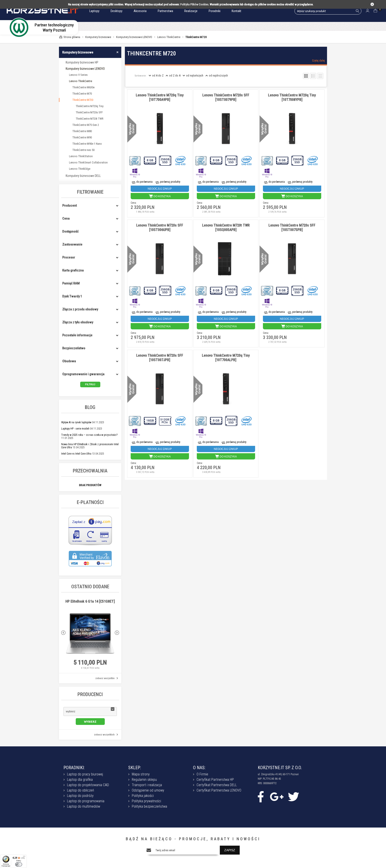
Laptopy (94, 11)
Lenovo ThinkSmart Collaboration (88, 162)
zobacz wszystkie (105, 678)
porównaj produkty (170, 181)
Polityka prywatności (146, 801)
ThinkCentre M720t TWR (89, 118)
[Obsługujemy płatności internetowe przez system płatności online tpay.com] (90, 545)
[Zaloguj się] (367, 11)
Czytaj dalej (318, 60)
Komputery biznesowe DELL (83, 176)
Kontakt (236, 11)
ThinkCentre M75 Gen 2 (85, 125)
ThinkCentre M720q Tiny (89, 106)
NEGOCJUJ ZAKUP (160, 188)
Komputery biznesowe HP (82, 62)
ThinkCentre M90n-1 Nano (87, 143)
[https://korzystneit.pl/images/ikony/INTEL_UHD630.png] (180, 160)
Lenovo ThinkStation (81, 156)
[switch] (18, 864)
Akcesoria (140, 11)
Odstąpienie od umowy (148, 790)
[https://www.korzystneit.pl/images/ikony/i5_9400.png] (135, 290)
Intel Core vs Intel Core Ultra (76, 453)
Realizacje (190, 11)
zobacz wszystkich (104, 734)
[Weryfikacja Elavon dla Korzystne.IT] (90, 568)
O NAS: (199, 767)
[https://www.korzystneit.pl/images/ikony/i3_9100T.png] (135, 160)
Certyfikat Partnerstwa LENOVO (219, 790)
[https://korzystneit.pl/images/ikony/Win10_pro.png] (135, 172)
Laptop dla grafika (80, 779)
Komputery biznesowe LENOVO (85, 68)
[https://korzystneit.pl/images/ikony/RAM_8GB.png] (150, 160)
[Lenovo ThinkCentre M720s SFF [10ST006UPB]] (159, 259)
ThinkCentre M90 (82, 137)
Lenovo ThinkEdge (79, 168)
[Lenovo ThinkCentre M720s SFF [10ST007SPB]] (292, 259)
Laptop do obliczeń (80, 790)
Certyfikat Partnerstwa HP (215, 779)
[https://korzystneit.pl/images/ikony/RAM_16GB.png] (150, 420)
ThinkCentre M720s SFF (89, 112)
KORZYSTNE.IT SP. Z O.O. (280, 767)
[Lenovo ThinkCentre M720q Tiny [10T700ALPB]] (225, 389)
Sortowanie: (141, 75)
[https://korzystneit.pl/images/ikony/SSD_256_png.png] (165, 160)
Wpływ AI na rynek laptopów (76, 422)
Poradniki (214, 11)
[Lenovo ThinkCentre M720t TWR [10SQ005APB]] (225, 259)
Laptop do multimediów (83, 806)
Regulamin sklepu (144, 779)
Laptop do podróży (80, 796)
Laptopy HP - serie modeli (75, 428)
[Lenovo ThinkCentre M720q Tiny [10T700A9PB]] (159, 128)
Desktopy (116, 11)
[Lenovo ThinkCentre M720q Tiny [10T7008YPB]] (292, 128)
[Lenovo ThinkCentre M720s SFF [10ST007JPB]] (159, 389)
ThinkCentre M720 (82, 100)
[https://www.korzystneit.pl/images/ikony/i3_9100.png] (201, 160)
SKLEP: (134, 767)
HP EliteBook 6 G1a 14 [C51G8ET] (90, 601)
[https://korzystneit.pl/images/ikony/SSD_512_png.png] (165, 420)
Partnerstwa (165, 11)
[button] (90, 711)
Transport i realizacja (147, 785)
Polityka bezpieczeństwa (149, 806)
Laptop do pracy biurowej (85, 774)
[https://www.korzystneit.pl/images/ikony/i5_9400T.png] (267, 160)
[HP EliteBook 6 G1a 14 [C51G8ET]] (90, 633)
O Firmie (202, 774)
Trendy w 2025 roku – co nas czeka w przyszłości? (89, 434)
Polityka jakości (143, 796)
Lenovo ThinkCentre (80, 81)
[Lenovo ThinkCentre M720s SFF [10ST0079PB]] (225, 128)
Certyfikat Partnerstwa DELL (217, 785)
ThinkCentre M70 (82, 93)
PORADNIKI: (74, 767)
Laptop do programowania (85, 801)
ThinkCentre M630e (83, 87)
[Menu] (24, 857)
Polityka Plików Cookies (194, 4)
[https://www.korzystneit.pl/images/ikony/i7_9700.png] (267, 290)
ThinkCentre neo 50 (83, 150)
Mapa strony (141, 774)
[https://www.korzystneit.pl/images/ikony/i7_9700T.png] (201, 420)
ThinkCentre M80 (82, 131)
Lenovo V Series (78, 74)
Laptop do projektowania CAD (88, 785)
